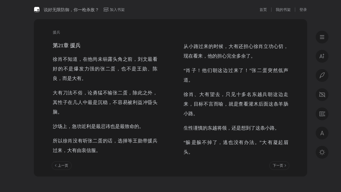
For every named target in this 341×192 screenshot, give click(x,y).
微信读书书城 (36, 9)
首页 (263, 9)
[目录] (322, 37)
